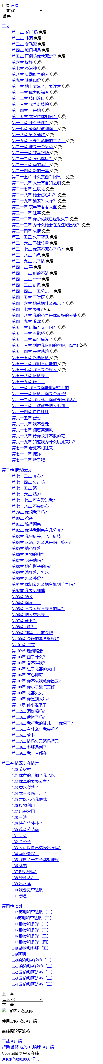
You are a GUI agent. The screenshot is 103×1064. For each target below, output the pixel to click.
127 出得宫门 (23, 811)
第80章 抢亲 (22, 518)
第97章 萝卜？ (24, 621)
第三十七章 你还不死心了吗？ (39, 249)
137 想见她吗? (24, 872)
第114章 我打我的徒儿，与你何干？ (43, 723)
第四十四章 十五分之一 (33, 291)
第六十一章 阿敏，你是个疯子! (39, 394)
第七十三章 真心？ (28, 476)
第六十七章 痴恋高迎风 (32, 430)
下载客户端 (12, 1041)
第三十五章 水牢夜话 (31, 237)
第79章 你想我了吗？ (30, 512)
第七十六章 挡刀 (26, 494)
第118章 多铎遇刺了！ (31, 747)
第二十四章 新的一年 (31, 171)
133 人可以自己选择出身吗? (36, 848)
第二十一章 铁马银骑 (31, 153)
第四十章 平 (23, 267)
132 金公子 (21, 842)
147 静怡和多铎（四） (31, 942)
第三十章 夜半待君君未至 (35, 207)
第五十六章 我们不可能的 (35, 364)
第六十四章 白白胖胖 (30, 412)
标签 (24, 1047)
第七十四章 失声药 (28, 482)
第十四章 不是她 (27, 110)
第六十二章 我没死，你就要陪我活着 (44, 400)
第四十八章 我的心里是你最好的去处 (45, 315)
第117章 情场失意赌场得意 (35, 741)
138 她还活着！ (25, 878)
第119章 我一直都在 (29, 753)
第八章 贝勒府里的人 (31, 74)
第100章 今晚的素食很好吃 (35, 639)
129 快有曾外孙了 (27, 823)
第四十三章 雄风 (27, 285)
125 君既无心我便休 (29, 799)
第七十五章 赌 (24, 488)
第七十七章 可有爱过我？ (34, 500)
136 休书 (19, 866)
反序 (6, 16)
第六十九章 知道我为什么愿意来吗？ (44, 442)
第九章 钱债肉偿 (27, 80)
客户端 (48, 1047)
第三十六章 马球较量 (31, 243)
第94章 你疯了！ (26, 603)
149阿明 (19, 954)
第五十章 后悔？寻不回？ (35, 327)
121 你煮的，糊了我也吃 (33, 775)
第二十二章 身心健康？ (33, 159)
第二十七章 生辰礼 (29, 189)
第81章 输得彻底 (26, 524)
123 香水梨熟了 (25, 787)
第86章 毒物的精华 (28, 554)
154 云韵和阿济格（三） (33, 984)
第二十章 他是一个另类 (33, 147)
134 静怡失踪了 (25, 854)
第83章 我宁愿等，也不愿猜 (36, 536)
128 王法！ (21, 817)
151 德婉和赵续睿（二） (33, 966)
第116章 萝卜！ (25, 735)
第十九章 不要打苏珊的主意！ (39, 141)
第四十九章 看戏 (27, 321)
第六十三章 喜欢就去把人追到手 (40, 406)
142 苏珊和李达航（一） (33, 912)
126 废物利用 (23, 805)
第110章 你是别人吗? (30, 699)
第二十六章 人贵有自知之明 (37, 183)
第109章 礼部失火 (27, 693)
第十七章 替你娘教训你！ (35, 129)
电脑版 (35, 1047)
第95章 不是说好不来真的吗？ (38, 609)
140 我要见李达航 (27, 890)
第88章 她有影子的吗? (31, 566)
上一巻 (8, 994)
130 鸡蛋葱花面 (25, 829)
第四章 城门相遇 (27, 50)
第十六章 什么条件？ (31, 123)
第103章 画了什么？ (29, 657)
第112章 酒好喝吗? (28, 711)
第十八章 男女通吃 (29, 135)
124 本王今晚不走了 (29, 793)
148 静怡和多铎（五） (31, 948)
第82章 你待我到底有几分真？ (38, 530)
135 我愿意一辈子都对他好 (35, 860)
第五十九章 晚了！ (28, 382)
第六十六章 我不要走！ (32, 424)
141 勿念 (19, 896)
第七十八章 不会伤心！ (32, 506)
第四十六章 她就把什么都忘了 (39, 303)
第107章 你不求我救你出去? (36, 681)
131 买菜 (19, 836)
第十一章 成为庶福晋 (31, 92)
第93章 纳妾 (22, 597)
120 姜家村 (21, 769)
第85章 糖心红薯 (26, 548)
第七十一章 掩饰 (26, 454)
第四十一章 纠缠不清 (31, 273)
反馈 (15, 1047)
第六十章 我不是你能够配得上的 (40, 388)
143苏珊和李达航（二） (33, 918)
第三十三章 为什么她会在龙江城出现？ (47, 225)
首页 (15, 5)
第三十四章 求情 (27, 231)
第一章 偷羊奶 (25, 32)
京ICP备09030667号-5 (21, 1059)
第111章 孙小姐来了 (29, 705)
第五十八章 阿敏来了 (30, 376)
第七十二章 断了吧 (28, 460)
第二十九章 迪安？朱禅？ (35, 201)
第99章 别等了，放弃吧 (32, 633)
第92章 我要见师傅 (28, 590)
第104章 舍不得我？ (29, 663)
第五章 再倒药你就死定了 (35, 56)
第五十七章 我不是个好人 (35, 370)
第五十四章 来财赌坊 (31, 351)
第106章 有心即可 (27, 675)
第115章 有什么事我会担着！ (37, 729)
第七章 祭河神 (25, 68)
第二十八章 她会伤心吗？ (35, 195)
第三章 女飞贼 (25, 44)
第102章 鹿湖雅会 (27, 651)
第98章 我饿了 (24, 627)
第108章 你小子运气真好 (33, 687)
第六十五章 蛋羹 (26, 418)
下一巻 (8, 1005)
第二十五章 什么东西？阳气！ (39, 177)
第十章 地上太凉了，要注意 (37, 86)
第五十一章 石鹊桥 (29, 333)
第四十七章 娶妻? (28, 309)
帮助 (6, 1047)
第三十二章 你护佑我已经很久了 (41, 219)
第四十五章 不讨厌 (29, 297)
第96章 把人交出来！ (30, 615)
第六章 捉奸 (23, 62)
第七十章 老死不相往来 (32, 448)
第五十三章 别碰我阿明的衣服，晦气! (45, 345)
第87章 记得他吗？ (28, 560)
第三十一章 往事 (27, 213)
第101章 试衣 (23, 645)
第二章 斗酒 (23, 38)
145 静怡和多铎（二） (31, 930)
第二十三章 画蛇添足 (31, 165)
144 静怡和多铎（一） (31, 924)
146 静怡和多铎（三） (31, 936)
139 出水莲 (21, 884)
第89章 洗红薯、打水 (30, 572)
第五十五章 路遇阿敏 (31, 358)
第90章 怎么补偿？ (28, 578)
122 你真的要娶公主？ (31, 781)
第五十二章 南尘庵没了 (33, 339)
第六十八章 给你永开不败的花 (38, 436)
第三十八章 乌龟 (27, 255)
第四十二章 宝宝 (27, 279)
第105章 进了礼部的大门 (33, 669)
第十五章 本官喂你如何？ (35, 116)
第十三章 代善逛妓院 (31, 104)
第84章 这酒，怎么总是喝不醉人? (41, 542)
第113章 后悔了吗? (28, 717)
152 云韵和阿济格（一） (33, 972)
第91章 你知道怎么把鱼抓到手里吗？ (44, 584)
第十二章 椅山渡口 (29, 98)
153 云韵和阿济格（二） (33, 978)
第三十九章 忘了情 (29, 261)
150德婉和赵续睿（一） (33, 960)
